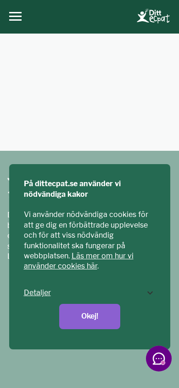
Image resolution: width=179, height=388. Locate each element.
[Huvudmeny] (13, 16)
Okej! (89, 316)
